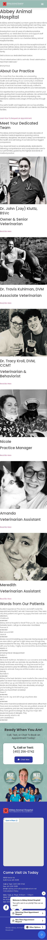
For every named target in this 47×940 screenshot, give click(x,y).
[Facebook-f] (6, 907)
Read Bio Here (5, 231)
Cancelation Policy (10, 891)
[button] (42, 4)
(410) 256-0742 (19, 884)
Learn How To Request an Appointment (16, 118)
